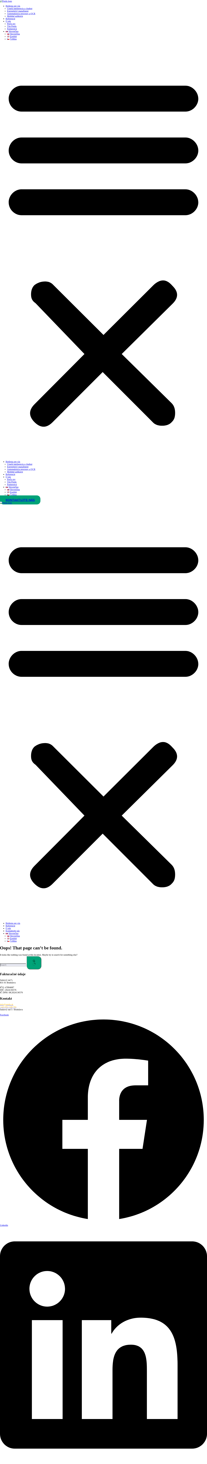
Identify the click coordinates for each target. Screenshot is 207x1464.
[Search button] (34, 962)
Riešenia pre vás (13, 6)
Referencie (10, 18)
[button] (103, 250)
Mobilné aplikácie (15, 16)
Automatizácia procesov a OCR (21, 13)
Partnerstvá (12, 29)
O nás (8, 21)
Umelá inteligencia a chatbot (19, 8)
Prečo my (11, 24)
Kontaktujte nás (13, 931)
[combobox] (13, 964)
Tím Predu (11, 26)
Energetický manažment (17, 11)
